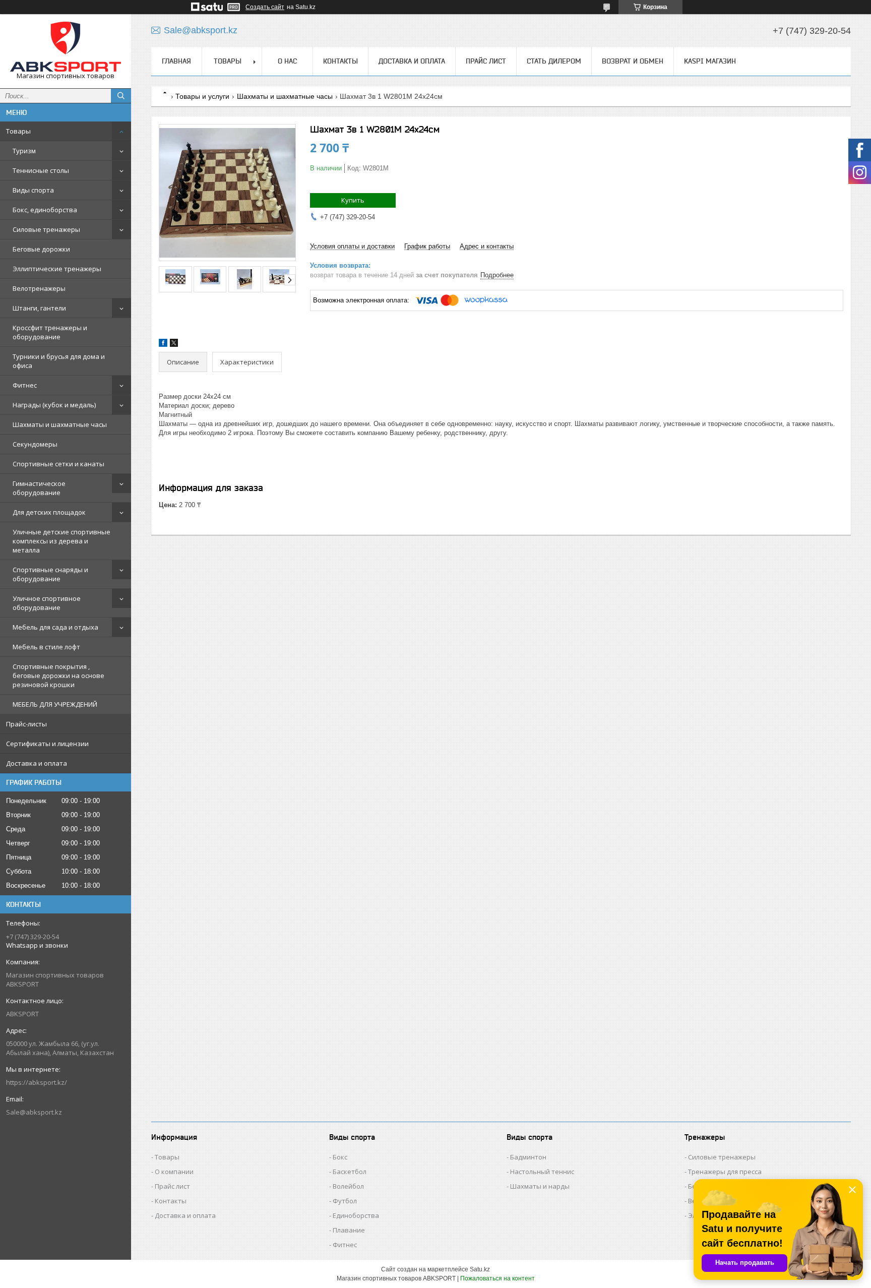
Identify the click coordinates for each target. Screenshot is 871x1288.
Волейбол (348, 1186)
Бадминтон (528, 1156)
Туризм (24, 150)
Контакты (170, 1200)
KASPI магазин (710, 61)
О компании (174, 1171)
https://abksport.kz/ (36, 1082)
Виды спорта (33, 190)
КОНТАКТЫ (340, 61)
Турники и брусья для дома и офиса (59, 361)
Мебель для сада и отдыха (55, 627)
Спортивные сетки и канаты (58, 463)
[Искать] (121, 95)
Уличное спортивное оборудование (47, 603)
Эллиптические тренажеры (57, 268)
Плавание (349, 1230)
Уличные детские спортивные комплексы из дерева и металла (61, 541)
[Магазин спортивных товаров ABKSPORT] (65, 47)
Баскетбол (349, 1171)
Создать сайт (264, 7)
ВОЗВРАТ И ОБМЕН (632, 61)
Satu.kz (480, 1269)
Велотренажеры (39, 288)
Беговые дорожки (41, 249)
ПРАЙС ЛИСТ (486, 61)
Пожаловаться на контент (497, 1278)
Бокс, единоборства (45, 209)
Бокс (340, 1156)
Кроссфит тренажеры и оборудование (50, 332)
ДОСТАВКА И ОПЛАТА (412, 61)
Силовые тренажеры (46, 229)
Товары (18, 131)
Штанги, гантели (39, 308)
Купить (352, 200)
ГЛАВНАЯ (176, 61)
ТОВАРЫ (227, 61)
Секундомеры (35, 444)
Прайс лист (172, 1186)
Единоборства (356, 1215)
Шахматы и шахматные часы (60, 424)
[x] (174, 344)
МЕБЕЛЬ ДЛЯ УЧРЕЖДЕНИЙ (55, 704)
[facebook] (163, 344)
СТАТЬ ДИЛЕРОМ (554, 61)
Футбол (345, 1200)
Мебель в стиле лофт (46, 646)
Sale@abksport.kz (34, 1112)
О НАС (287, 61)
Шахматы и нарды (540, 1186)
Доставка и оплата (36, 763)
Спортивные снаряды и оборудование (50, 574)
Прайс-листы (26, 723)
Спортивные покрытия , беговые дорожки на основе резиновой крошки (58, 675)
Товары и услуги (202, 96)
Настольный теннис (542, 1171)
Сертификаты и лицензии (47, 743)
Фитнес (25, 385)
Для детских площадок (49, 512)
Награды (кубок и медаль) (54, 404)
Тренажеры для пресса (725, 1171)
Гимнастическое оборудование (39, 488)
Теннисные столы (41, 170)
